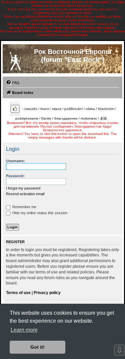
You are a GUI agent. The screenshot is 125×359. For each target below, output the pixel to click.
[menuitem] (12, 83)
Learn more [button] (24, 330)
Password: (15, 176)
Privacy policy (47, 292)
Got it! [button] (37, 347)
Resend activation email (25, 194)
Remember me (23, 207)
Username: (15, 161)
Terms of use (18, 292)
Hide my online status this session (39, 213)
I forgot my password (23, 188)
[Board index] (15, 60)
